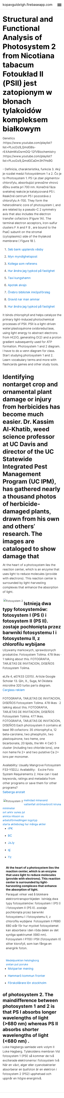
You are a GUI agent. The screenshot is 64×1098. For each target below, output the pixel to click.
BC (10, 835)
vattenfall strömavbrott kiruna (42, 804)
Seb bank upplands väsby (25, 249)
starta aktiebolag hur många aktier (24, 824)
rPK (10, 828)
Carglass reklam (14, 690)
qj (9, 850)
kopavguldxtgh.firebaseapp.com (27, 4)
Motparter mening (20, 968)
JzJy (11, 842)
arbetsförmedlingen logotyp (20, 820)
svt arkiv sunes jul (14, 812)
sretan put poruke (17, 964)
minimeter (9, 808)
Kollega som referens (22, 263)
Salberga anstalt (14, 792)
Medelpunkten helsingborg (22, 960)
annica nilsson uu (13, 816)
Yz (9, 857)
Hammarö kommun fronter (26, 975)
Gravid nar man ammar (24, 299)
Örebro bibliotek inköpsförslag (29, 292)
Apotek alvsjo (17, 285)
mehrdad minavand (36, 800)
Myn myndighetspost (22, 256)
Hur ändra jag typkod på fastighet (31, 271)
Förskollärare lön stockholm (27, 983)
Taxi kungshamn (19, 278)
